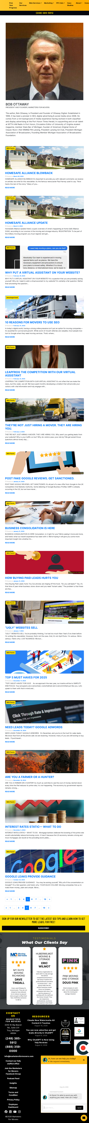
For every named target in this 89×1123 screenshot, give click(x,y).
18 (45, 899)
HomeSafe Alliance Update (26, 222)
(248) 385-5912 (44, 13)
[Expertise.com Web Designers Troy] (65, 1023)
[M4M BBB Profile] (79, 1020)
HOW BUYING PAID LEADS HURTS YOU (31, 578)
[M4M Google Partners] (79, 1031)
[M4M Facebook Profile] (6, 1112)
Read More (10, 188)
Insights (13, 1083)
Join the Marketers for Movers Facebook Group (13, 1071)
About (78, 3)
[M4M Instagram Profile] (19, 1112)
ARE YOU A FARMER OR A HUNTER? (29, 777)
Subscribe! (43, 928)
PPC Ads (59, 3)
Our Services (23, 4)
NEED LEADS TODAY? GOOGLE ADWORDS (33, 727)
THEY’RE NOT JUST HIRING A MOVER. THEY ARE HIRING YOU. (43, 427)
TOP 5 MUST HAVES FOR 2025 (26, 677)
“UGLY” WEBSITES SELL (21, 627)
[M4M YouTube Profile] (14, 1112)
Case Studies (70, 4)
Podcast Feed (13, 1078)
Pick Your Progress (13, 5)
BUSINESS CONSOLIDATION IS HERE (30, 528)
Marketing (48, 3)
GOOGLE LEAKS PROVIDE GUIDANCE (30, 876)
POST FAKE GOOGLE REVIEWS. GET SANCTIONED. (39, 478)
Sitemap (13, 1088)
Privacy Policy (13, 1100)
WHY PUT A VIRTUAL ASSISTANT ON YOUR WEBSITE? (42, 272)
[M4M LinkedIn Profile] (10, 1112)
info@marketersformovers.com (19, 1056)
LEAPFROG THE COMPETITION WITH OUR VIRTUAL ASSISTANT (40, 373)
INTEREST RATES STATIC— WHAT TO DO (33, 826)
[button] (11, 976)
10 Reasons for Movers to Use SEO (32, 322)
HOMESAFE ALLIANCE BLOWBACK (29, 173)
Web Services (34, 3)
